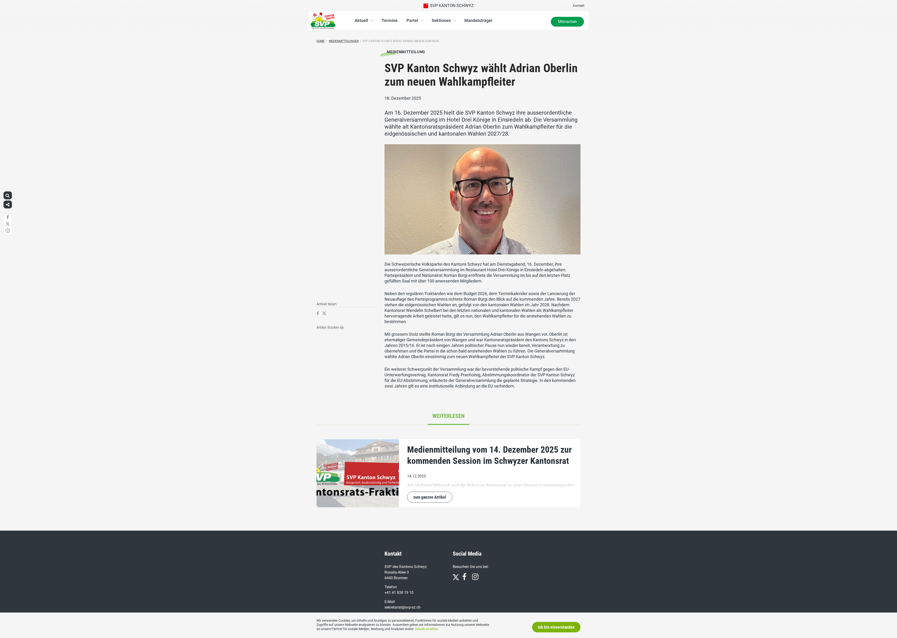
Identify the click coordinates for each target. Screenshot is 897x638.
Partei (412, 20)
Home (320, 41)
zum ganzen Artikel (429, 497)
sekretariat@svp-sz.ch (402, 607)
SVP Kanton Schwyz (451, 5)
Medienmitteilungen (344, 41)
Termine (390, 20)
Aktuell (361, 20)
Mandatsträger (478, 20)
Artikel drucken (328, 327)
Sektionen (441, 20)
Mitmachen (567, 21)
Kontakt (578, 5)
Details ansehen (426, 629)
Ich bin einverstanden (556, 627)
